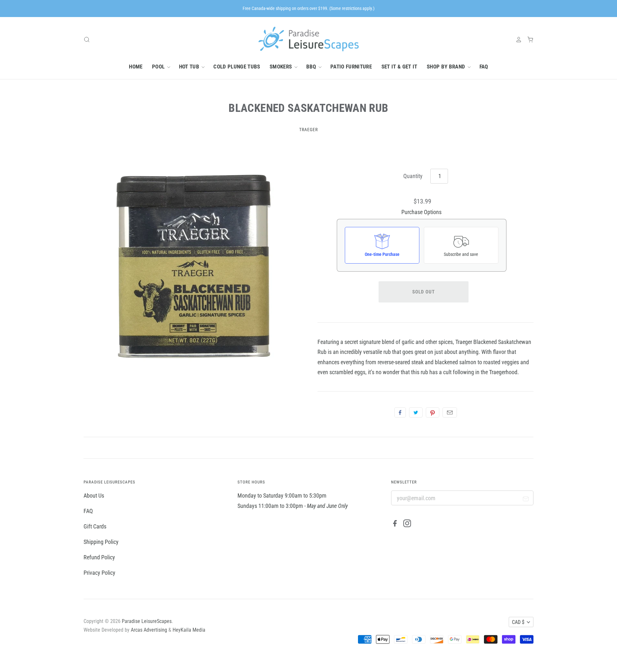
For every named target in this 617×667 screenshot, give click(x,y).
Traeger (308, 129)
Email (450, 412)
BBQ (311, 66)
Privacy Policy (99, 572)
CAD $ (518, 622)
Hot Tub (190, 66)
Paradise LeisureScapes (147, 621)
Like (400, 412)
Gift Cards (95, 526)
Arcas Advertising (149, 630)
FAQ (483, 66)
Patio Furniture (351, 66)
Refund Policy (99, 557)
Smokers (281, 66)
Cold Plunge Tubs (236, 66)
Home (135, 66)
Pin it (432, 412)
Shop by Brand (447, 66)
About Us (94, 495)
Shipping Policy (101, 541)
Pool (159, 66)
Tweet (416, 412)
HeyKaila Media (189, 630)
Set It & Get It (399, 66)
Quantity (413, 176)
